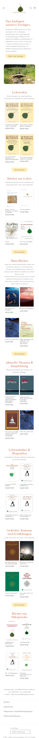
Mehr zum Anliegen (15, 56)
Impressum (8, 706)
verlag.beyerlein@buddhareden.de (22, 694)
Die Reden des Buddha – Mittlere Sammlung (27, 125)
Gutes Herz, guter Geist (12, 339)
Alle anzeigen (20, 170)
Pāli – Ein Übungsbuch (11, 673)
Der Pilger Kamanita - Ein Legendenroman (11, 563)
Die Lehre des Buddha (26, 241)
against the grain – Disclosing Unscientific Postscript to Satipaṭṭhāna (26, 399)
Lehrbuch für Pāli (24, 642)
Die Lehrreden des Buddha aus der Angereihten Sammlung (12, 158)
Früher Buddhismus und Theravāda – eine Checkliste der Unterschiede (26, 341)
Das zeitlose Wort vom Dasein (26, 593)
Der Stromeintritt (25, 209)
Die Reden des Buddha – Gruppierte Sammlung (27, 158)
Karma (7, 241)
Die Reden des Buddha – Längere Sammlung (12, 125)
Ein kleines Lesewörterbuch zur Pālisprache (25, 674)
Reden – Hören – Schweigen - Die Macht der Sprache (11, 211)
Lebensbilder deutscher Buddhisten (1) (12, 515)
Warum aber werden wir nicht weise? (26, 563)
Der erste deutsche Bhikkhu (10, 484)
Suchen (7, 702)
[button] (4, 8)
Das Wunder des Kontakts (10, 309)
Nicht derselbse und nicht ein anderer (25, 515)
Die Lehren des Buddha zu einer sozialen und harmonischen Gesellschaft (12, 434)
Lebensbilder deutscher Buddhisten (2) (26, 484)
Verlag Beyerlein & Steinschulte (16, 737)
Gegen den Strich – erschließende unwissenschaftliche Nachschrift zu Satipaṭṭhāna (10, 399)
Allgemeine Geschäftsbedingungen (18, 711)
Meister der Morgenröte (27, 308)
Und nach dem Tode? (11, 593)
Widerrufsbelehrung (12, 716)
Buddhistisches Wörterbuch (9, 643)
